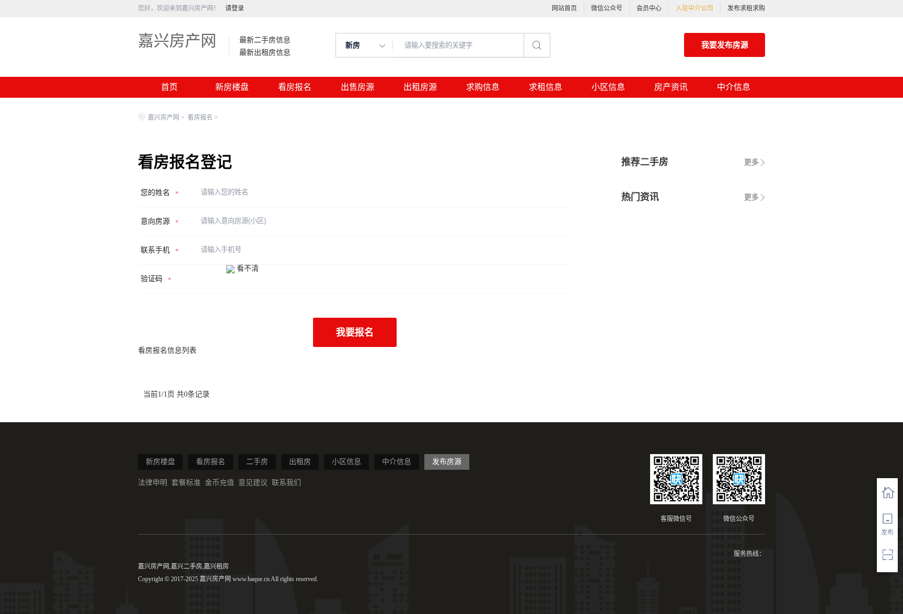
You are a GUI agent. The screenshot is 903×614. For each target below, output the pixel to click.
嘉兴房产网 (177, 40)
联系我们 (286, 482)
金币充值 (219, 482)
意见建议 (253, 482)
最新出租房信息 (265, 52)
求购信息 (483, 87)
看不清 (248, 268)
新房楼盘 (232, 87)
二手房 (257, 462)
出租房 (300, 462)
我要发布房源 (724, 45)
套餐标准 (186, 482)
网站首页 (564, 8)
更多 (751, 162)
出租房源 (420, 87)
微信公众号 (606, 8)
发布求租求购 (746, 8)
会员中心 (649, 8)
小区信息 (608, 87)
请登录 (234, 8)
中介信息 (733, 87)
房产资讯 (671, 87)
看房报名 (294, 87)
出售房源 (357, 87)
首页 (169, 87)
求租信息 (545, 87)
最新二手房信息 (265, 40)
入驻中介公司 (694, 8)
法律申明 (152, 482)
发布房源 (446, 462)
